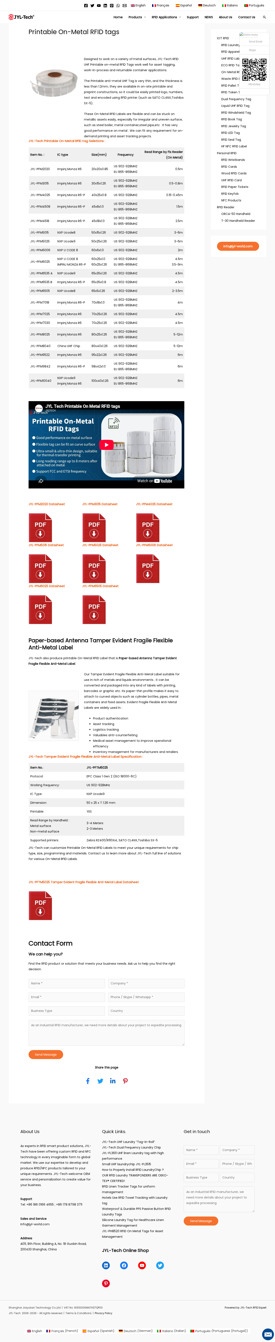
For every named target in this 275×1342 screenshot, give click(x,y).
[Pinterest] (112, 6)
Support (193, 17)
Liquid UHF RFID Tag (235, 106)
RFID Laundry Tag (234, 45)
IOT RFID (223, 38)
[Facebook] (86, 6)
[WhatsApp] (118, 6)
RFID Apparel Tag (233, 52)
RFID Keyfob (230, 194)
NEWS (209, 17)
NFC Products (231, 200)
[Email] (125, 6)
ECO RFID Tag (231, 65)
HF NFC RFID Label (234, 146)
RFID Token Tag (232, 92)
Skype (252, 50)
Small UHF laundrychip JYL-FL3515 (126, 1164)
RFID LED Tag (230, 133)
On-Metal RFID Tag (235, 72)
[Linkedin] (105, 6)
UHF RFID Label (231, 58)
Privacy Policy (103, 1313)
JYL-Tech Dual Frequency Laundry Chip (131, 1147)
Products (135, 17)
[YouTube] (99, 6)
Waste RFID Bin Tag (235, 79)
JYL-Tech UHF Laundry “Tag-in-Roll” (128, 1142)
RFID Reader (225, 207)
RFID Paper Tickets (234, 187)
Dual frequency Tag (236, 99)
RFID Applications (164, 17)
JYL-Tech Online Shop (125, 1250)
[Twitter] (92, 6)
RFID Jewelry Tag (233, 126)
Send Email (255, 41)
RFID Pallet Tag (232, 85)
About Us (225, 17)
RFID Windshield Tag (236, 112)
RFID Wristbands (233, 160)
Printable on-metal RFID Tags (112, 64)
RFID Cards (229, 167)
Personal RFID (227, 153)
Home (118, 17)
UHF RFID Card (231, 180)
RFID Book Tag (231, 119)
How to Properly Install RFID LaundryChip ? (133, 1170)
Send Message (46, 1054)
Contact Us (246, 17)
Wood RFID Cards (234, 173)
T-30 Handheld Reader (238, 221)
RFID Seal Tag (231, 140)
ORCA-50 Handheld (235, 214)
